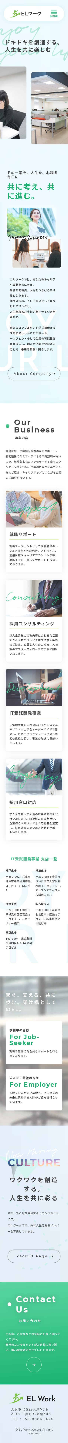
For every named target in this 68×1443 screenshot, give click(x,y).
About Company (33, 373)
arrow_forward (54, 374)
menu (54, 12)
